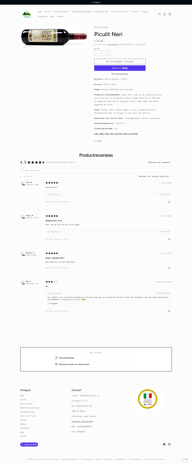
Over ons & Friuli (28, 416)
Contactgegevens (135, 459)
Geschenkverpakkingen (29, 408)
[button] (48, 11)
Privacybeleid (86, 459)
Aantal (97, 48)
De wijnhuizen (26, 404)
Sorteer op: (145, 176)
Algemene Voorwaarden (82, 421)
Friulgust (38, 459)
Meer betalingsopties (120, 73)
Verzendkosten (112, 44)
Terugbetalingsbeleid (70, 459)
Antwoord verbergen (55, 293)
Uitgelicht (25, 428)
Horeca (23, 424)
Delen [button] (99, 141)
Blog (22, 432)
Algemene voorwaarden (103, 459)
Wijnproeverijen (27, 412)
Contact (23, 436)
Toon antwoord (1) (54, 194)
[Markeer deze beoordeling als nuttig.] (169, 202)
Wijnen (23, 400)
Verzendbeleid (120, 459)
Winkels (23, 420)
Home (22, 396)
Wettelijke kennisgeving (154, 459)
